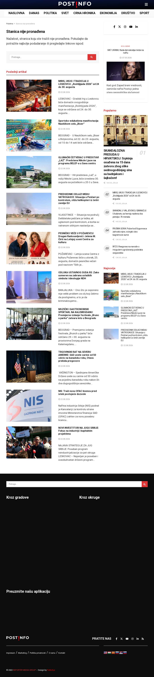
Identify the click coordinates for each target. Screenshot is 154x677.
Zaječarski (120, 577)
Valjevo (60, 538)
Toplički (118, 569)
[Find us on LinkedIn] (138, 638)
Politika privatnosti (38, 653)
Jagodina (12, 530)
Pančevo (37, 530)
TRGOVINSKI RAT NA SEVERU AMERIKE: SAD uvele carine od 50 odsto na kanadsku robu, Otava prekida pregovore (77, 356)
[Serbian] (121, 652)
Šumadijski (120, 561)
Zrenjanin (61, 569)
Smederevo (39, 577)
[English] (106, 652)
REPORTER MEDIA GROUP (24, 670)
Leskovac (13, 569)
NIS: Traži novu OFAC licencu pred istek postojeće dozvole (77, 392)
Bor (8, 515)
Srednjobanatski (124, 546)
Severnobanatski (124, 538)
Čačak (10, 522)
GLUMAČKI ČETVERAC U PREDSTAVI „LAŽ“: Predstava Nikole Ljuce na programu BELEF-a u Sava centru (78, 160)
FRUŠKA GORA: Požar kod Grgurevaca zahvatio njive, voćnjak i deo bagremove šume (130, 231)
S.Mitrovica (63, 515)
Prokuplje (37, 561)
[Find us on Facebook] (114, 26)
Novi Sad (37, 522)
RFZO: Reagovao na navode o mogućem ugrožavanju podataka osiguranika (128, 249)
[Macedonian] (113, 652)
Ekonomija (108, 13)
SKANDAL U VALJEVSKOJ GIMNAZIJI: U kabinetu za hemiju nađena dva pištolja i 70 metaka (129, 213)
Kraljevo (12, 554)
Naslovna (17, 13)
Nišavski (85, 577)
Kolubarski (86, 546)
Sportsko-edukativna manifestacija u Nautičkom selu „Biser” (79, 122)
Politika (50, 13)
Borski (83, 507)
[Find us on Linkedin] (136, 26)
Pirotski (84, 593)
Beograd (12, 507)
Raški (117, 522)
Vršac (59, 554)
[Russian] (117, 652)
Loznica (11, 577)
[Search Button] (92, 57)
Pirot (34, 538)
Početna (9, 24)
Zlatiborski (120, 593)
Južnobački (87, 530)
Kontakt (61, 653)
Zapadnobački (122, 585)
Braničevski (87, 515)
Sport (144, 13)
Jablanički (86, 522)
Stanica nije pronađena (25, 24)
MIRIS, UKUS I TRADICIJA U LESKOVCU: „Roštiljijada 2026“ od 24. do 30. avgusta (79, 84)
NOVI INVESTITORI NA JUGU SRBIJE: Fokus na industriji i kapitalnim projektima (78, 430)
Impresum (10, 653)
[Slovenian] (125, 652)
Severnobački (122, 530)
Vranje (59, 546)
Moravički (86, 569)
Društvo (128, 13)
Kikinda (11, 538)
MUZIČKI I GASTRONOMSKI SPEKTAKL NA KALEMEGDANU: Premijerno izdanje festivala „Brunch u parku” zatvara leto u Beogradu (79, 314)
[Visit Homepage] (75, 5)
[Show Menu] (146, 4)
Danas (34, 13)
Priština (36, 554)
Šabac (35, 569)
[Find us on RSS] (143, 638)
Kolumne (125, 46)
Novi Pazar (38, 515)
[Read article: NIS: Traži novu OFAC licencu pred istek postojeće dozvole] (28, 406)
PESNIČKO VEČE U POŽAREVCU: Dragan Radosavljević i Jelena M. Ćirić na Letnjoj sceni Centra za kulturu (77, 238)
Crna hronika (84, 13)
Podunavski (87, 600)
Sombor (60, 507)
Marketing (22, 653)
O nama (52, 653)
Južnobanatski (89, 538)
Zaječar (60, 561)
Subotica (61, 522)
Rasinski (119, 515)
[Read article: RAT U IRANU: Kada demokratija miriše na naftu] (126, 71)
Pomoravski (121, 507)
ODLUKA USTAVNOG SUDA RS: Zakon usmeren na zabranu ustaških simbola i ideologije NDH (79, 275)
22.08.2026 (65, 92)
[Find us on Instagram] (125, 26)
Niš (33, 507)
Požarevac (38, 546)
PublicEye (51, 670)
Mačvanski (86, 561)
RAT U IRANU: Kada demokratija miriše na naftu (126, 51)
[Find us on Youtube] (130, 26)
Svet (65, 13)
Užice (58, 530)
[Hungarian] (109, 652)
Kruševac (12, 561)
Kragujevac (14, 546)
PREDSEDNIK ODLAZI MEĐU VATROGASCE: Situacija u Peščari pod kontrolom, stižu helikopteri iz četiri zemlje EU (79, 199)
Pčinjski (84, 585)
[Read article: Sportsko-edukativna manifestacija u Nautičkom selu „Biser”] (28, 135)
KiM (81, 554)
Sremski (119, 554)
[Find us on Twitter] (119, 26)
